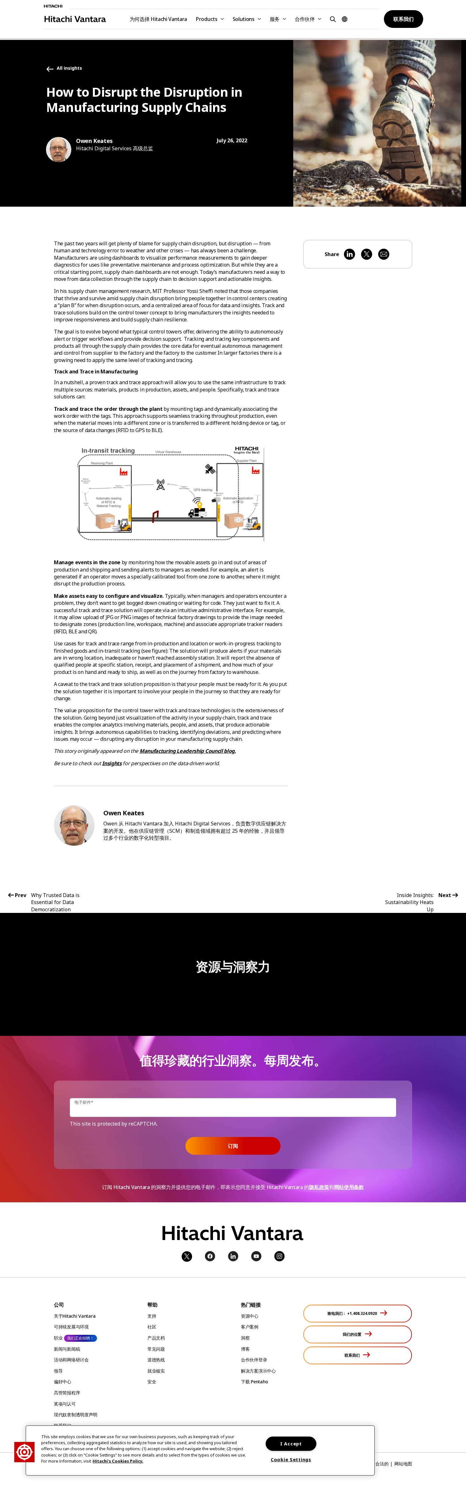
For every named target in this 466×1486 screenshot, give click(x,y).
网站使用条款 (349, 1187)
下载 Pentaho (254, 1382)
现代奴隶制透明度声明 (75, 1415)
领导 (58, 1371)
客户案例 (249, 1327)
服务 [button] (275, 19)
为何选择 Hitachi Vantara (158, 19)
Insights (111, 763)
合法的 (382, 1464)
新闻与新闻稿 (67, 1349)
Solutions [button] (244, 19)
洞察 (245, 1338)
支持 (151, 1316)
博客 (245, 1349)
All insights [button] (69, 68)
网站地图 (403, 1464)
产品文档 (156, 1338)
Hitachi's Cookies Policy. (118, 1461)
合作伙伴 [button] (305, 19)
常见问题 (156, 1349)
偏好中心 (62, 1382)
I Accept (291, 1444)
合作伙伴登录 (254, 1360)
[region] (200, 1450)
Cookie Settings (291, 1460)
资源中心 (249, 1316)
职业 (58, 1338)
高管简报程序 (67, 1393)
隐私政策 (319, 1187)
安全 (151, 1382)
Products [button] (206, 19)
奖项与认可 (65, 1404)
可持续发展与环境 (71, 1327)
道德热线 (156, 1360)
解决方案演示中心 (258, 1371)
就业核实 (156, 1371)
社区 (151, 1327)
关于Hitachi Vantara (74, 1316)
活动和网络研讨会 (71, 1360)
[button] (332, 19)
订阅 (233, 1145)
